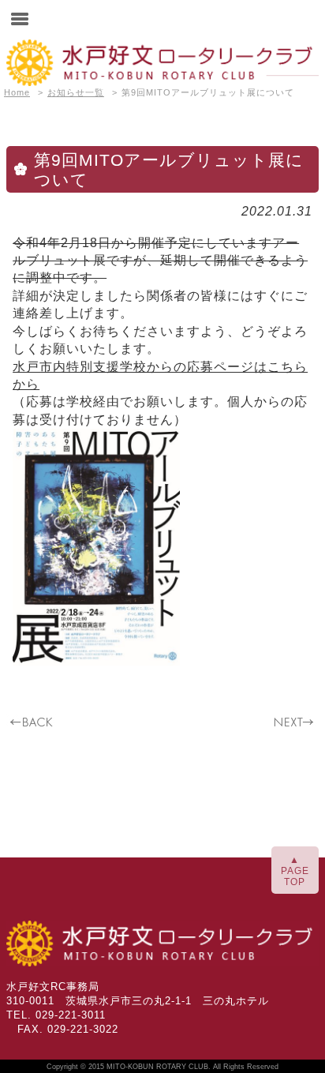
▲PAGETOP (295, 871)
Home (17, 92)
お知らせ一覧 (75, 92)
